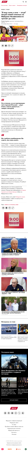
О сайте (14, 424)
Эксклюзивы (4, 5)
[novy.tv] (26, 449)
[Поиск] (23, 2)
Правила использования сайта (14, 443)
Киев (16, 204)
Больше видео (14, 400)
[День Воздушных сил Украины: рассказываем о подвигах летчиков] (14, 361)
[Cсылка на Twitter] (19, 413)
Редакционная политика (14, 428)
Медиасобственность (14, 430)
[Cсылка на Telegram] (5, 413)
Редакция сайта (14, 422)
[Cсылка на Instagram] (15, 413)
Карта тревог (12, 5)
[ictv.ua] (18, 449)
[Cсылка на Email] (22, 413)
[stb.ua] (2, 449)
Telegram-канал (20, 197)
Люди (8, 9)
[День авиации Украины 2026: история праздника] (9, 329)
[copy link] (12, 45)
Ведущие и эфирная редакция (14, 420)
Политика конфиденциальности (14, 444)
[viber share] (9, 45)
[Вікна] (4, 2)
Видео (3, 9)
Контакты (14, 432)
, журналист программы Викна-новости (12, 22)
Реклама (14, 434)
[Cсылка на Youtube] (12, 413)
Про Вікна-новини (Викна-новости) (14, 426)
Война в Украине (10, 204)
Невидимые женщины (22, 5)
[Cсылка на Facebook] (8, 413)
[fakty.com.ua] (10, 449)
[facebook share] (2, 45)
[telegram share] (5, 45)
